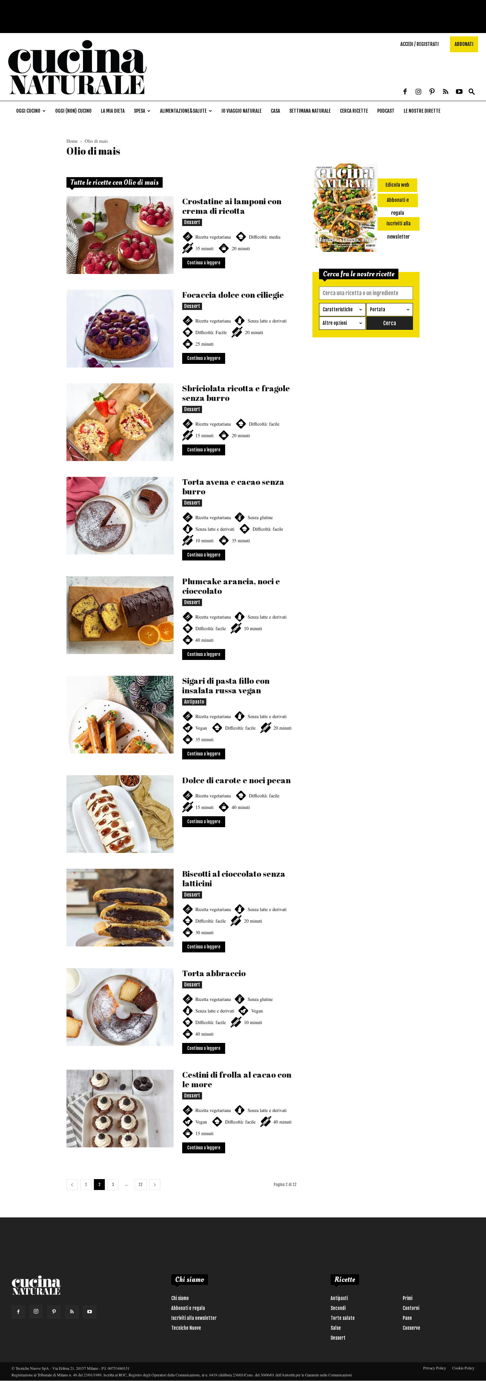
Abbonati (464, 44)
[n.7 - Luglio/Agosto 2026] (345, 209)
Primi (407, 1298)
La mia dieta (113, 111)
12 (140, 1184)
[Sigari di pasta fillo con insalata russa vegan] (120, 714)
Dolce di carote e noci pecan (236, 780)
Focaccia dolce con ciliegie (233, 294)
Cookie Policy (463, 1367)
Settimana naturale (310, 111)
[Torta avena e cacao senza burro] (120, 516)
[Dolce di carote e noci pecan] (120, 814)
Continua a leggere (203, 262)
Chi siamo (180, 1298)
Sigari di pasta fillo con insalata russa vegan (225, 685)
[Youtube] (459, 92)
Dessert (192, 222)
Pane (407, 1318)
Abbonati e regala (188, 1308)
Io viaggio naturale (242, 111)
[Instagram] (418, 92)
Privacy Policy (434, 1367)
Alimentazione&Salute (183, 111)
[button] (472, 92)
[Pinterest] (432, 92)
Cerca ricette (354, 111)
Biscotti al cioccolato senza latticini (233, 878)
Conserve (411, 1328)
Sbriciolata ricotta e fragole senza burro (236, 393)
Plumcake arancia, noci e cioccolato (231, 586)
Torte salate (343, 1318)
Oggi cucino (28, 111)
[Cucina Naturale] (77, 97)
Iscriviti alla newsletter (194, 1318)
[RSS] (445, 92)
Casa (275, 111)
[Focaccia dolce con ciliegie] (120, 328)
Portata (377, 309)
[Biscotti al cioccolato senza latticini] (120, 907)
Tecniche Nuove (186, 1328)
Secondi (338, 1308)
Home (72, 141)
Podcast (385, 111)
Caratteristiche (338, 309)
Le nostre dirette (422, 111)
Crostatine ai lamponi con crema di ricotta (231, 206)
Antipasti (339, 1298)
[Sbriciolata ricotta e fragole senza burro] (120, 422)
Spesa (139, 111)
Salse (336, 1328)
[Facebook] (405, 92)
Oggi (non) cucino (73, 111)
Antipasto (194, 702)
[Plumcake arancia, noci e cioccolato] (120, 615)
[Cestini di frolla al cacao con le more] (120, 1108)
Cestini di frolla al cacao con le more (236, 1079)
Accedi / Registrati (419, 44)
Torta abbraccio (214, 973)
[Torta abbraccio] (120, 1007)
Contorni (411, 1308)
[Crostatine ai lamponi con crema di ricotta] (120, 235)
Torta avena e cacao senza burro (233, 486)
